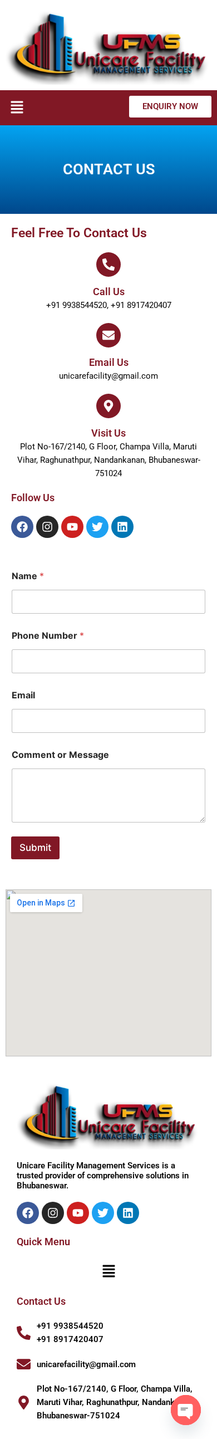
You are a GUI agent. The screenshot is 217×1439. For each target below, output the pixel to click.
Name (28, 576)
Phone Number (48, 635)
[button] (17, 108)
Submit (35, 847)
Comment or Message (60, 755)
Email (23, 695)
